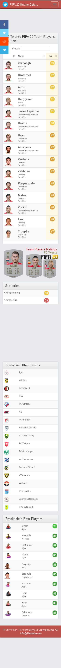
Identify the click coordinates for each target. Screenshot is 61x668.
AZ (20, 411)
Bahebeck (27, 612)
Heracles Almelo (27, 427)
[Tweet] (4, 33)
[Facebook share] (4, 24)
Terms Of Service (28, 629)
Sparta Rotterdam (28, 498)
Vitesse (23, 379)
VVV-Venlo (24, 475)
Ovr (50, 55)
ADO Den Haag (26, 435)
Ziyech (25, 525)
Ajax (21, 372)
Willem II (23, 482)
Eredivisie (12, 365)
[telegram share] (4, 50)
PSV (21, 395)
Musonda (26, 535)
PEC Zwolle (25, 490)
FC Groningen (26, 451)
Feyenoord (24, 387)
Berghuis (26, 573)
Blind (24, 602)
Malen (25, 554)
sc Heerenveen (26, 459)
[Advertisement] (30, 21)
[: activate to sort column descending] (10, 56)
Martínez (26, 583)
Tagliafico (27, 544)
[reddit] (4, 41)
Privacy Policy (10, 629)
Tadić (24, 592)
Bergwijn (26, 564)
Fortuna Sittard (27, 467)
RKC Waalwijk (26, 506)
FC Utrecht (24, 403)
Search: (16, 48)
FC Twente (24, 443)
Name (21, 55)
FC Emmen (24, 419)
